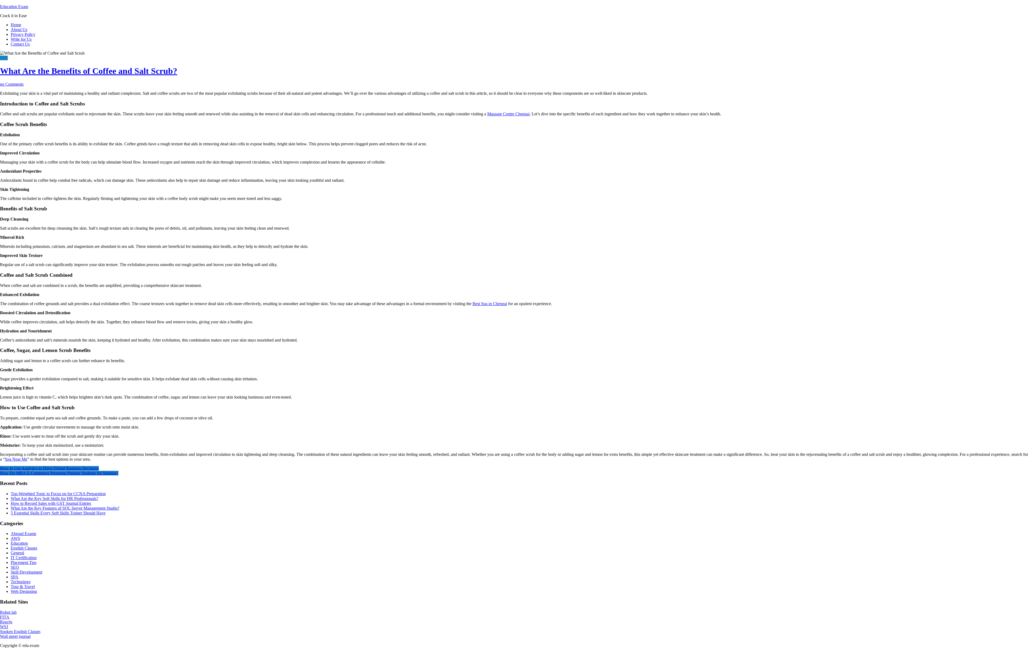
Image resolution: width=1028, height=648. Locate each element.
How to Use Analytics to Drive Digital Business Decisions (49, 468)
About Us (19, 29)
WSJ (4, 626)
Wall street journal (15, 636)
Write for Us (21, 39)
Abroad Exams (23, 533)
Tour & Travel (23, 586)
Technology (21, 581)
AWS (15, 538)
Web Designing (24, 591)
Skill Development (26, 572)
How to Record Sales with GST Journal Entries (51, 503)
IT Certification (24, 557)
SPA (4, 58)
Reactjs (6, 622)
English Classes (24, 548)
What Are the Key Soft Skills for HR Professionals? (54, 498)
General (17, 553)
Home (16, 24)
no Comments (12, 84)
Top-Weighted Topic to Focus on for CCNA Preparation (58, 493)
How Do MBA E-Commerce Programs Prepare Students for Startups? (59, 473)
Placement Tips (23, 562)
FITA (4, 617)
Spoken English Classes (20, 631)
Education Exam (14, 6)
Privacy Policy (23, 34)
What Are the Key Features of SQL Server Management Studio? (65, 508)
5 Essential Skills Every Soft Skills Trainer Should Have (58, 513)
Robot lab (8, 612)
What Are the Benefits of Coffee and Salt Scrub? (88, 71)
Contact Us (20, 44)
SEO (15, 567)
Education (19, 543)
